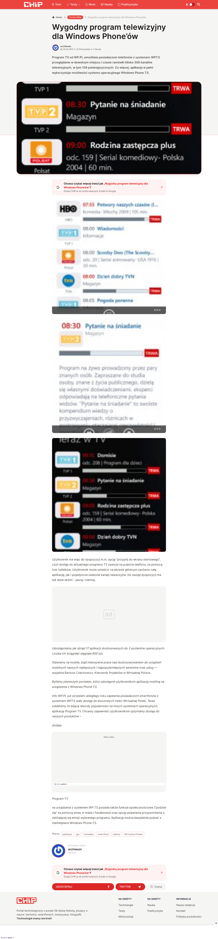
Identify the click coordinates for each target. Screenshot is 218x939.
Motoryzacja (125, 916)
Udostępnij (64, 886)
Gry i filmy (76, 17)
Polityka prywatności (188, 916)
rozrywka (88, 834)
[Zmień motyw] (190, 4)
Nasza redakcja (185, 905)
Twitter (125, 886)
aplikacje (67, 834)
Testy (73, 4)
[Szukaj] (198, 4)
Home (59, 17)
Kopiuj (158, 886)
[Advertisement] (109, 760)
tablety (116, 834)
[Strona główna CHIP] (33, 4)
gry (77, 834)
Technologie (125, 905)
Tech (58, 4)
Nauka (109, 4)
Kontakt (180, 910)
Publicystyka (129, 4)
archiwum (65, 46)
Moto (92, 4)
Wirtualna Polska (133, 834)
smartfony (103, 834)
